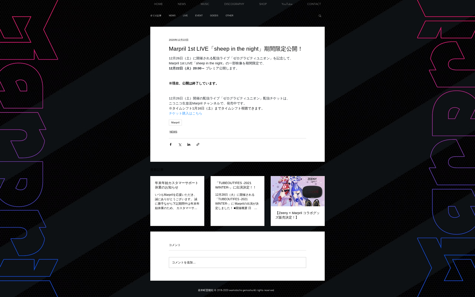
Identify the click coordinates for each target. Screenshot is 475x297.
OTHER (229, 15)
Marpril (175, 122)
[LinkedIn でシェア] (189, 144)
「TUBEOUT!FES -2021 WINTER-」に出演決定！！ (235, 185)
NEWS (172, 15)
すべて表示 (318, 169)
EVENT (199, 15)
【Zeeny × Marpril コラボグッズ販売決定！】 (297, 215)
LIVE (185, 15)
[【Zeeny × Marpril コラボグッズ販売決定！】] (298, 191)
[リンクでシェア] (198, 144)
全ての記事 (155, 15)
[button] (320, 15)
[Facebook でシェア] (170, 144)
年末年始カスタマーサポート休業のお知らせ (176, 185)
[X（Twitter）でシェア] (179, 144)
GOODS (214, 15)
